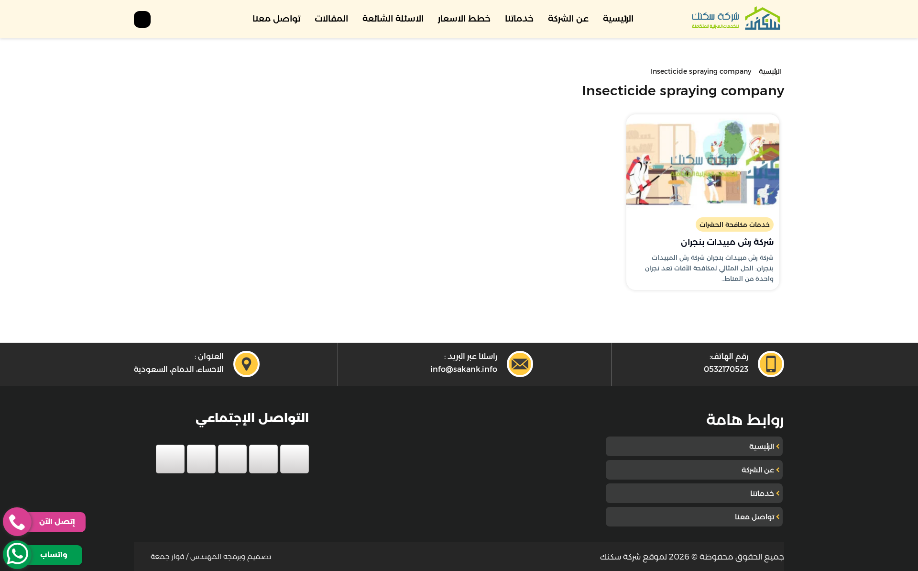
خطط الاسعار (464, 18)
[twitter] (263, 459)
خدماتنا (519, 18)
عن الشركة (568, 18)
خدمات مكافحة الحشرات (734, 224)
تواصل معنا (276, 18)
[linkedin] (201, 459)
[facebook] (294, 459)
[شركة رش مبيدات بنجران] (702, 162)
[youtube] (232, 459)
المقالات (331, 18)
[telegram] (170, 459)
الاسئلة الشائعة (393, 18)
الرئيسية (618, 18)
